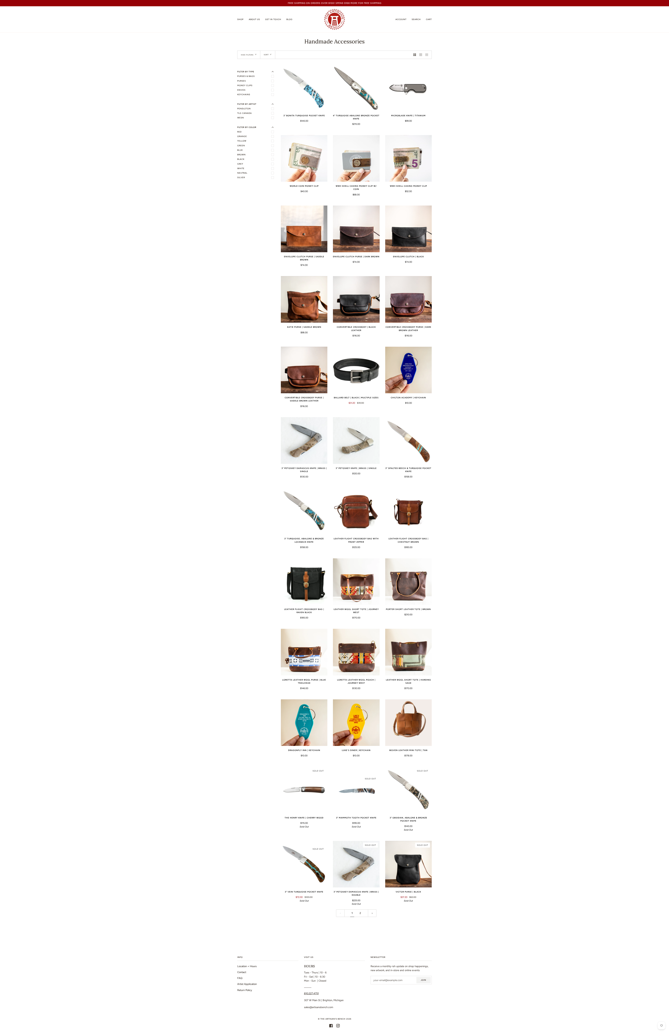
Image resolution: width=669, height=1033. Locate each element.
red (239, 132)
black (240, 159)
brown (241, 154)
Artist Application (247, 984)
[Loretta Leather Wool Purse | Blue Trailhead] (304, 652)
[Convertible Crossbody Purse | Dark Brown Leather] (408, 299)
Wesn (240, 117)
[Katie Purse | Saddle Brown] (304, 299)
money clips (244, 85)
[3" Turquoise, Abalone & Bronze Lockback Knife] (304, 511)
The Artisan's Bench (332, 1019)
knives (241, 90)
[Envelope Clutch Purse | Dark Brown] (356, 229)
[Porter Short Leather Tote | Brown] (408, 581)
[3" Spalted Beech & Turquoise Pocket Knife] (408, 440)
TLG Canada (244, 113)
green (241, 145)
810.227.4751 (311, 993)
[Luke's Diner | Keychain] (356, 722)
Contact (241, 972)
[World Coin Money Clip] (304, 158)
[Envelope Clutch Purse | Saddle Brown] (304, 229)
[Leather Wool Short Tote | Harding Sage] (408, 652)
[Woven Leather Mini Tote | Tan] (408, 722)
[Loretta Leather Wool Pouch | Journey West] (356, 652)
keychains (243, 94)
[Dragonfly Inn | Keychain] (304, 722)
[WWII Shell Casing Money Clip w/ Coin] (356, 158)
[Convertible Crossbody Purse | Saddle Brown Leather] (304, 370)
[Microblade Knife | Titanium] (408, 87)
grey (240, 164)
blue (240, 150)
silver (241, 177)
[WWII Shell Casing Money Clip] (408, 158)
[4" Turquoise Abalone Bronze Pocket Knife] (356, 87)
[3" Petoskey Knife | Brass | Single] (356, 440)
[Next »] (372, 913)
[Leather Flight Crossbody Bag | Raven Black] (304, 581)
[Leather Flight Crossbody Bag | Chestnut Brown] (408, 511)
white (240, 168)
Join (423, 980)
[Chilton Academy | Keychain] (408, 370)
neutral (242, 173)
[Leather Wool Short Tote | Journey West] (356, 581)
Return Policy (244, 990)
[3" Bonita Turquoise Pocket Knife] (304, 87)
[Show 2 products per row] (415, 55)
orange (242, 136)
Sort (266, 55)
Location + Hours (247, 966)
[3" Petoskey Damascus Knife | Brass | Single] (304, 440)
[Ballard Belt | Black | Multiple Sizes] (356, 370)
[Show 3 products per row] (421, 55)
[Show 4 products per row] (428, 55)
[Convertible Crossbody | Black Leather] (356, 299)
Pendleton (244, 108)
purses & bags (246, 76)
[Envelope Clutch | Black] (408, 229)
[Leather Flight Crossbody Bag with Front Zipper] (356, 511)
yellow (241, 141)
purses (241, 81)
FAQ (239, 978)
